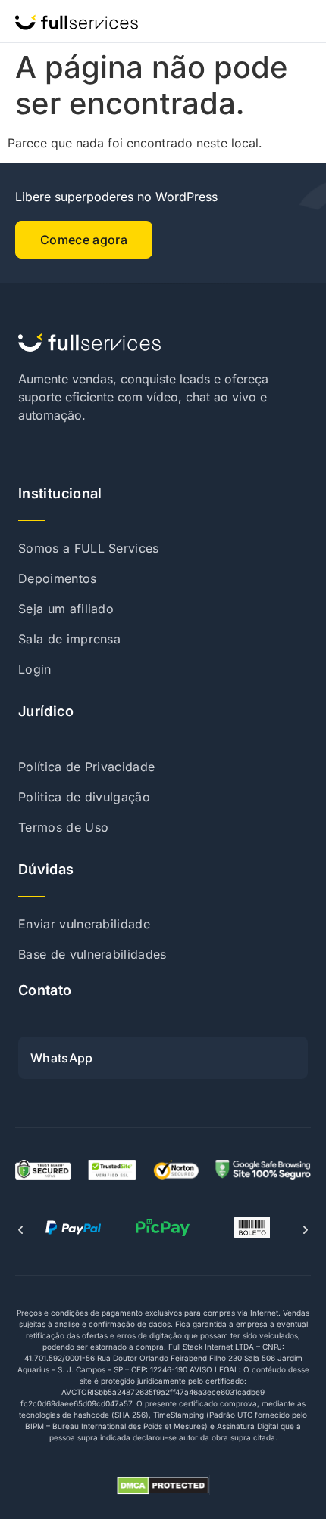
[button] (20, 1230)
